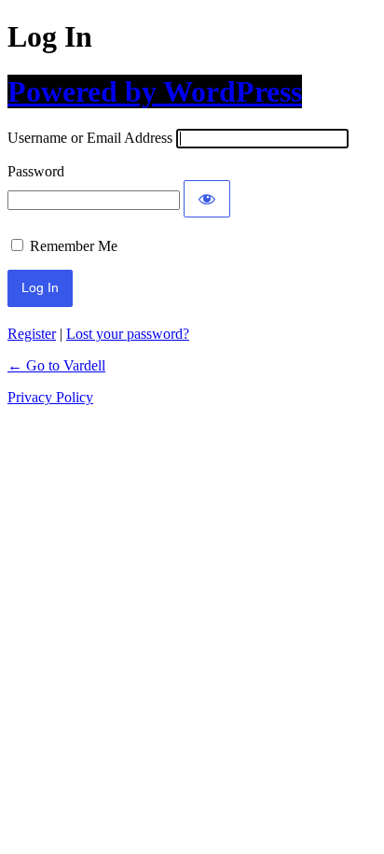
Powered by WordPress (154, 91)
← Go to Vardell (56, 365)
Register (31, 334)
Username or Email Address (89, 138)
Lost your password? (127, 334)
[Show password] (207, 198)
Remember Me (73, 246)
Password (35, 171)
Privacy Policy (50, 397)
